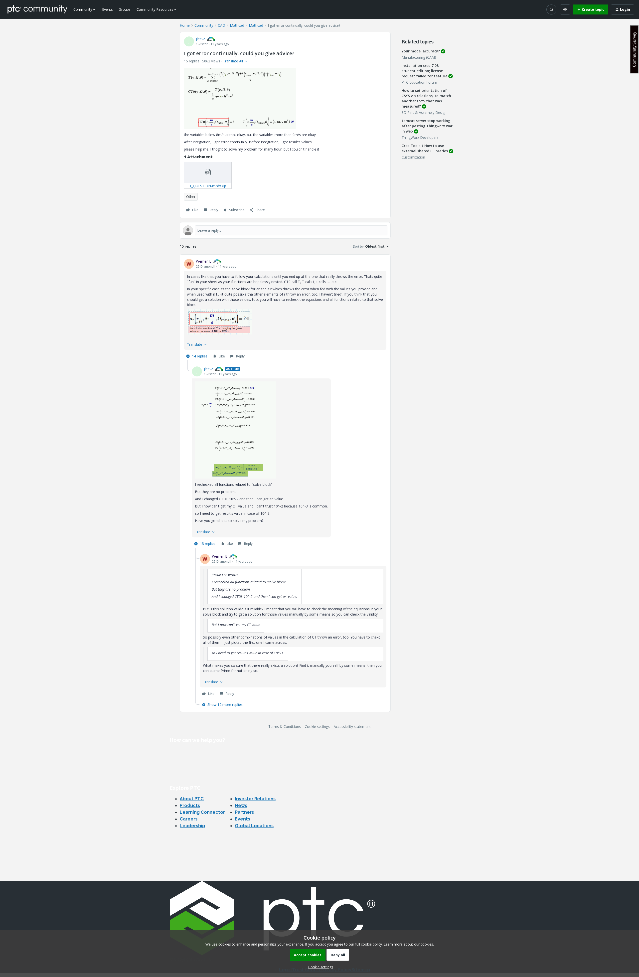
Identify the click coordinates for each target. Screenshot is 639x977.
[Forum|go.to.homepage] (37, 9)
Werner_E (203, 261)
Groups (125, 9)
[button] (590, 9)
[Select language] (565, 9)
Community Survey (634, 49)
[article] (285, 309)
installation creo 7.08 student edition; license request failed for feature (424, 70)
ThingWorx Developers (420, 137)
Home (185, 25)
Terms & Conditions (284, 726)
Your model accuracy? (421, 51)
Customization (413, 157)
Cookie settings (317, 726)
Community (203, 25)
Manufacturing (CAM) (419, 57)
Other (190, 196)
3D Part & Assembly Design (424, 112)
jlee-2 (200, 38)
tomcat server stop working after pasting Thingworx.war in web (427, 126)
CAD (221, 25)
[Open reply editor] (285, 230)
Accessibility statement (352, 726)
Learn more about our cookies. (409, 944)
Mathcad (237, 25)
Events (107, 9)
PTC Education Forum (419, 82)
